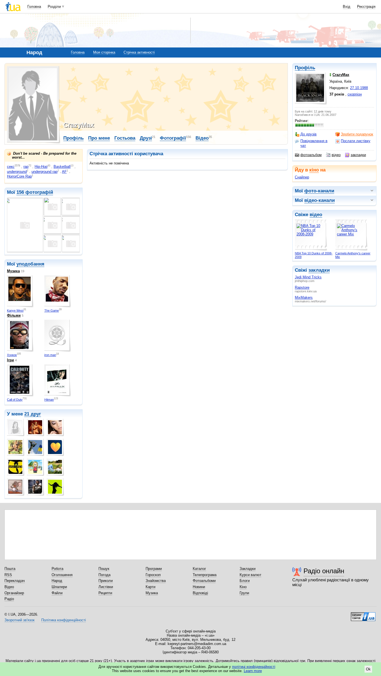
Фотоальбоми (204, 581)
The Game (51, 310)
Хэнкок (12, 355)
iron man (50, 355)
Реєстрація (366, 6)
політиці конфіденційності (253, 667)
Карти (150, 587)
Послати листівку (355, 141)
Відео (202, 138)
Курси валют (250, 575)
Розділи (54, 6)
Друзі (146, 138)
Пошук (103, 569)
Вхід (346, 6)
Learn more (253, 671)
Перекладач (14, 581)
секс (11, 166)
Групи (244, 593)
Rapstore (302, 287)
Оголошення (62, 575)
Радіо (9, 599)
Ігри (10, 360)
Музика (13, 271)
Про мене (99, 138)
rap (25, 166)
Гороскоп (153, 575)
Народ (57, 581)
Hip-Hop (41, 166)
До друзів (308, 134)
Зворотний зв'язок (19, 620)
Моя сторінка (104, 52)
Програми (154, 569)
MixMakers (304, 297)
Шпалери (59, 587)
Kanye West (15, 310)
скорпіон (355, 94)
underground (17, 171)
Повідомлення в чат (313, 143)
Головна (34, 6)
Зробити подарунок (357, 134)
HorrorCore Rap (19, 176)
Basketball (62, 166)
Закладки (247, 569)
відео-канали (319, 200)
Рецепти (105, 593)
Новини (199, 587)
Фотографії (173, 138)
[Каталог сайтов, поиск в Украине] (363, 614)
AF (64, 171)
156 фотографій (34, 192)
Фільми (14, 315)
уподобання (30, 264)
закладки (358, 155)
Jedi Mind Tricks (308, 277)
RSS (8, 575)
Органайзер (14, 593)
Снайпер (302, 177)
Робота (57, 569)
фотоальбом (311, 155)
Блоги (245, 581)
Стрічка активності (139, 52)
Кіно (243, 587)
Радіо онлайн (323, 571)
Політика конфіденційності (63, 620)
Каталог (199, 569)
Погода (104, 575)
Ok (368, 669)
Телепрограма (204, 575)
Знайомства (156, 581)
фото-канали (319, 191)
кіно (314, 170)
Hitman (49, 399)
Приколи (105, 581)
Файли (57, 593)
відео (336, 155)
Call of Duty (15, 399)
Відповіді (200, 593)
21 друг (32, 414)
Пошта (9, 569)
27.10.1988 (359, 88)
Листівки (105, 587)
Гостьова (124, 138)
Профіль (305, 67)
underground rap (44, 171)
